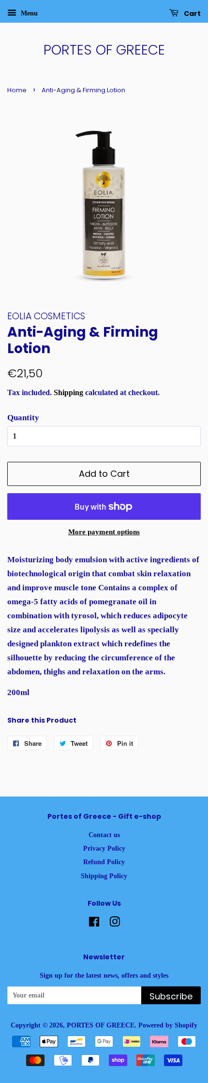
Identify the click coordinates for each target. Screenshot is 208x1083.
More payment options (104, 532)
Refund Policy (104, 862)
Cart (191, 13)
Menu (28, 13)
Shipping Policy (104, 876)
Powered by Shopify (167, 1025)
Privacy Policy (104, 848)
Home (17, 90)
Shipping (68, 392)
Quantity (23, 417)
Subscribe (171, 996)
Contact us (104, 835)
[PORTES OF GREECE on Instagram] (114, 923)
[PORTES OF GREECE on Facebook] (94, 923)
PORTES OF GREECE (104, 50)
